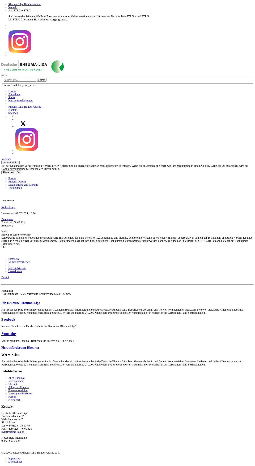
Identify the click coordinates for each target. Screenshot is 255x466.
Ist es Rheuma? (16, 377)
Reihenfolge (8, 207)
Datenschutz (15, 461)
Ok (18, 172)
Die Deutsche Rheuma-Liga (20, 303)
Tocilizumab (15, 187)
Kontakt (12, 7)
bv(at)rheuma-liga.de (12, 431)
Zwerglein (7, 219)
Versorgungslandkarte (20, 393)
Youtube (8, 333)
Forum (12, 178)
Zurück (5, 277)
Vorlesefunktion (10, 162)
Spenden (13, 112)
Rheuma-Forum (17, 181)
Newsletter (14, 399)
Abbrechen (8, 172)
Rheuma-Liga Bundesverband (24, 4)
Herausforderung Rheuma (20, 347)
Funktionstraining (18, 390)
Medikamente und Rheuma (23, 184)
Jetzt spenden (15, 381)
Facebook (8, 319)
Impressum (14, 458)
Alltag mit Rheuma (18, 387)
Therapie (13, 384)
